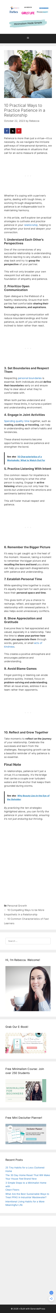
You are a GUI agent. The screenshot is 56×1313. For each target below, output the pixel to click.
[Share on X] (13, 131)
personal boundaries (30, 378)
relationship (31, 225)
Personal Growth (17, 905)
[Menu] (28, 38)
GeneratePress (37, 1308)
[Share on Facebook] (7, 131)
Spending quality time (16, 421)
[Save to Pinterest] (19, 131)
